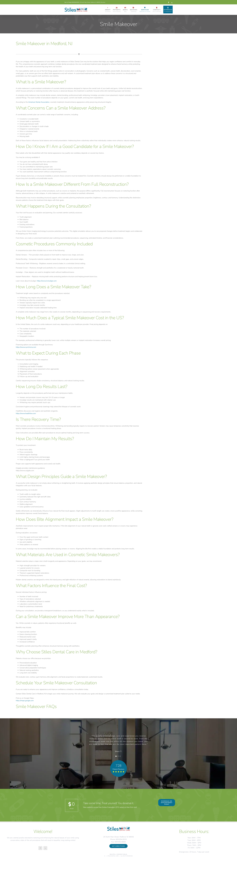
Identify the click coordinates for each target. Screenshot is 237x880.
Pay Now (103, 2)
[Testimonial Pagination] (116, 756)
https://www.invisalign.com (47, 281)
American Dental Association (38, 102)
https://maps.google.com (25, 700)
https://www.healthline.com (26, 413)
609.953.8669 (120, 842)
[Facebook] (40, 848)
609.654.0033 (75, 2)
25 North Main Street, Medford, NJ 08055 (90, 2)
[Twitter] (45, 848)
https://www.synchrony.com (26, 347)
